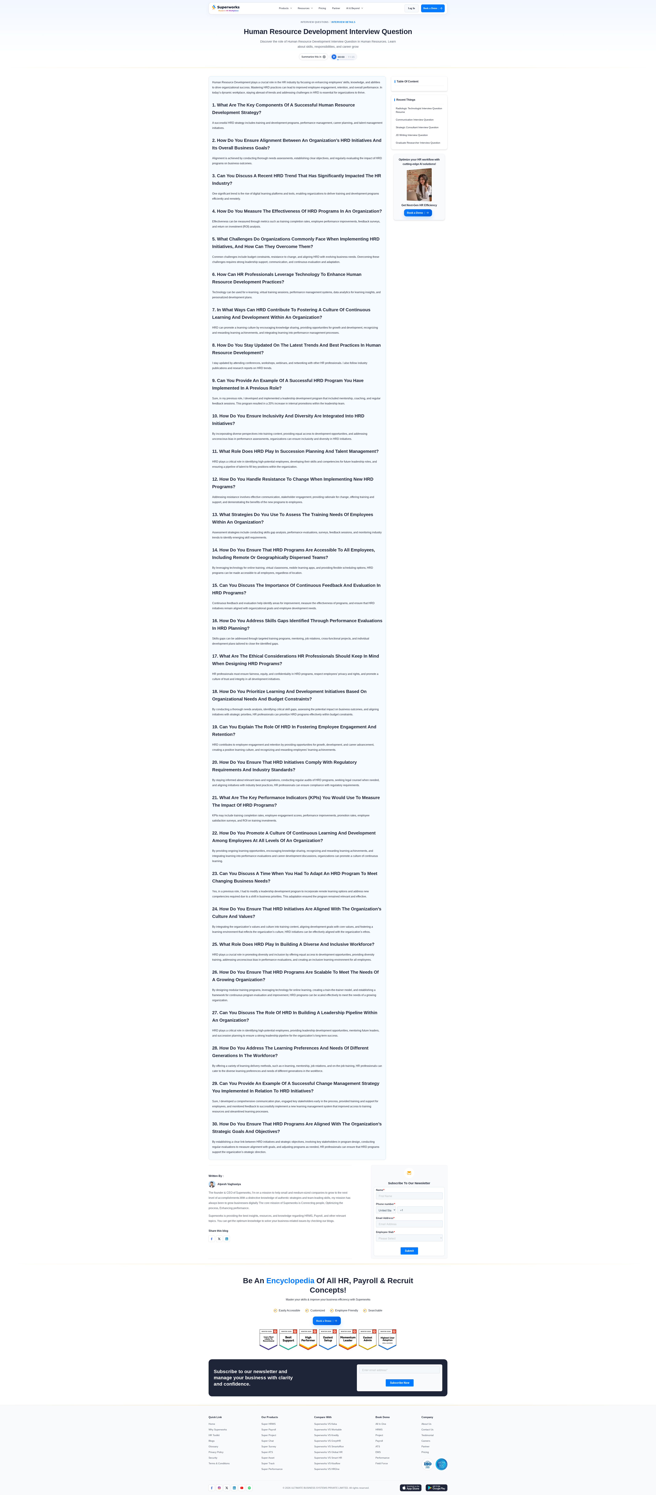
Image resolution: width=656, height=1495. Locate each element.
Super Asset (267, 1457)
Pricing (322, 8)
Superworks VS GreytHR (327, 1440)
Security (213, 1457)
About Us (426, 1424)
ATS (377, 1446)
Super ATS (267, 1452)
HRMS (378, 1429)
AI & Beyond (353, 8)
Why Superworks (218, 1429)
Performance (382, 1457)
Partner (336, 8)
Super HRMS (268, 1424)
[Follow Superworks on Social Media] (249, 1488)
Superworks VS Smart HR (328, 1457)
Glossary (213, 1446)
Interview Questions (315, 22)
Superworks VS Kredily (326, 1435)
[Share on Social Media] (211, 1238)
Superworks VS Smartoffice (329, 1446)
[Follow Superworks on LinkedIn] (234, 1488)
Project (379, 1435)
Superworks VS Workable (328, 1429)
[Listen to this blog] (334, 56)
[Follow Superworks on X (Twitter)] (227, 1488)
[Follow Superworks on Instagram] (219, 1488)
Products (284, 8)
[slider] (345, 58)
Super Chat (267, 1440)
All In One (380, 1424)
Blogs (212, 1440)
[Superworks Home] (225, 10)
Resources (304, 8)
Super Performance (272, 1469)
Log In (411, 8)
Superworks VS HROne (326, 1469)
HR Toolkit (214, 1435)
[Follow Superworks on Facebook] (212, 1488)
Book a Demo (431, 8)
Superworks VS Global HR (328, 1452)
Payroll (379, 1440)
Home (212, 1424)
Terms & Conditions (219, 1463)
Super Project (268, 1435)
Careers (425, 1440)
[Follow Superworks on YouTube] (242, 1488)
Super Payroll (268, 1429)
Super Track (268, 1463)
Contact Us (427, 1429)
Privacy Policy (216, 1452)
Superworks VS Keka (325, 1424)
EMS (378, 1452)
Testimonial (427, 1435)
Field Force (381, 1463)
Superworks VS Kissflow (327, 1463)
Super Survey (268, 1446)
